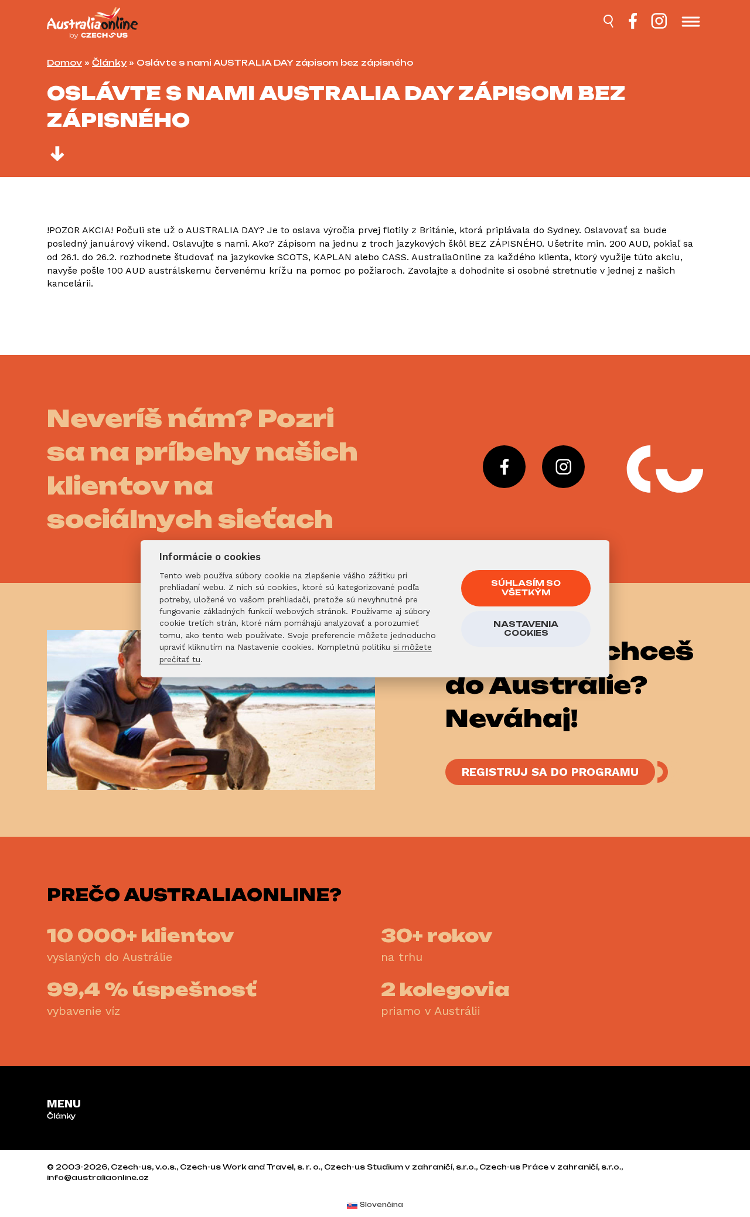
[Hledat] (609, 23)
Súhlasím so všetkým (526, 587)
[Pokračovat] (57, 155)
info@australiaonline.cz (98, 1177)
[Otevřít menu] (691, 23)
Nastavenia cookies (525, 628)
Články (109, 62)
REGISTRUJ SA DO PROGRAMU (550, 772)
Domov (64, 62)
